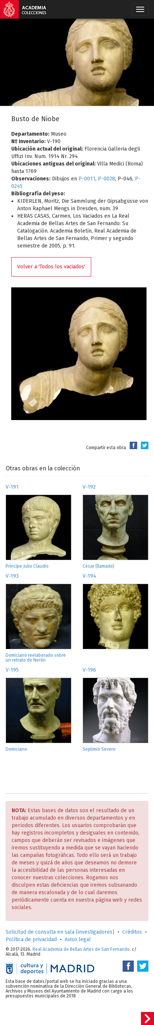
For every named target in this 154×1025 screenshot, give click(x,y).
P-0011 (86, 179)
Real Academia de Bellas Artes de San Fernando (81, 949)
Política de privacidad (31, 939)
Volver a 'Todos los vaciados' (51, 267)
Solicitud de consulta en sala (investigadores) (60, 932)
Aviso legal (78, 939)
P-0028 (106, 179)
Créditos (132, 932)
